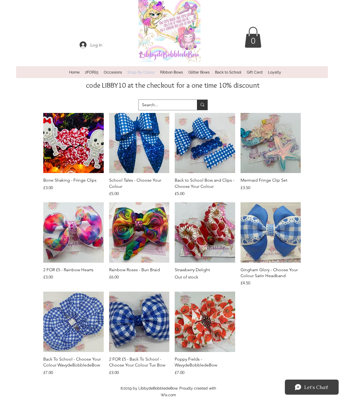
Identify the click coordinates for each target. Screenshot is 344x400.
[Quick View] (73, 143)
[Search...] (202, 105)
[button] (253, 37)
